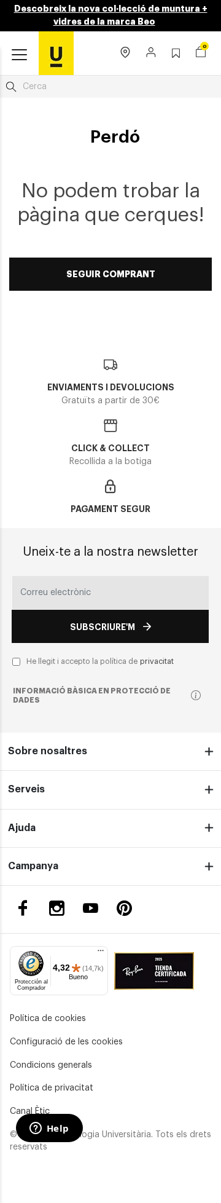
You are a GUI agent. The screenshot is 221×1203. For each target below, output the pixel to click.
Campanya (33, 866)
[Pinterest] (124, 908)
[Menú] (100, 953)
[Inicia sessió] (151, 53)
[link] (56, 53)
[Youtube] (90, 908)
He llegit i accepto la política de (100, 661)
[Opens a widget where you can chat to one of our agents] (49, 1129)
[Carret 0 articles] (200, 53)
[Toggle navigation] (19, 55)
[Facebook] (23, 908)
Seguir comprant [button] (110, 274)
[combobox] (110, 87)
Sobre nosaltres (47, 751)
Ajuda (22, 828)
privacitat (157, 661)
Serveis (26, 789)
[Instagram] (56, 908)
